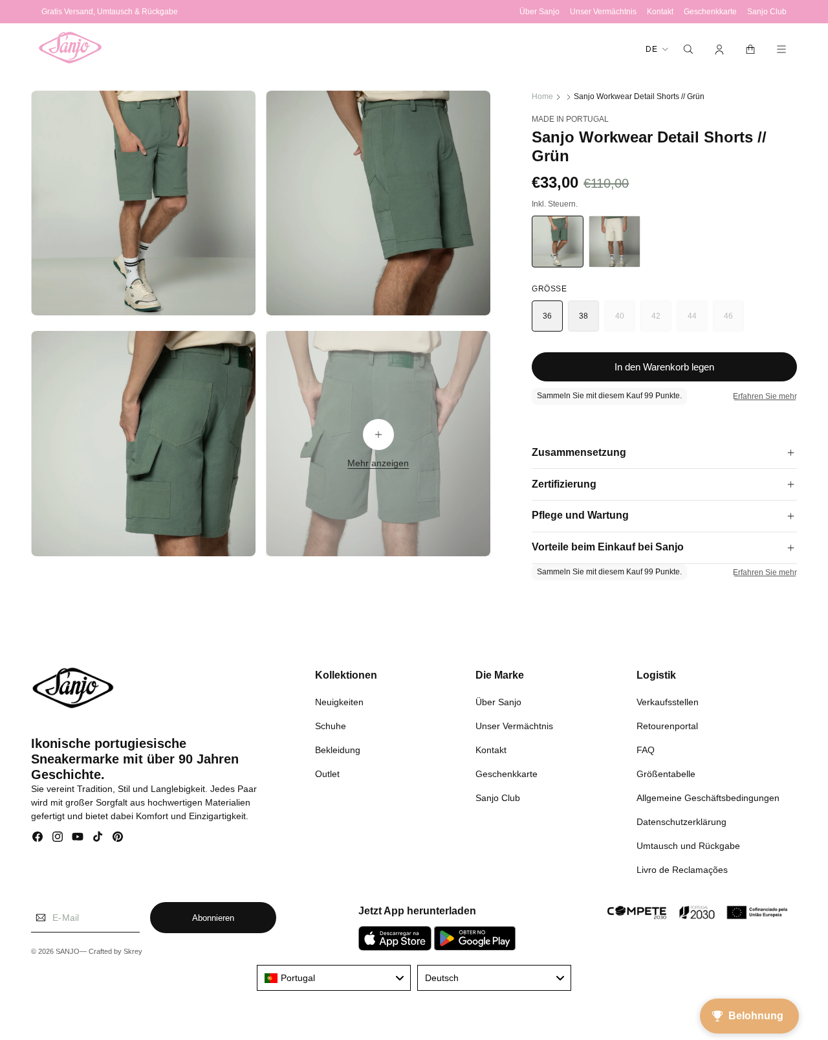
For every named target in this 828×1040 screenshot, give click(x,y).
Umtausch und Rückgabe (688, 845)
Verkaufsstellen (668, 701)
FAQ (646, 749)
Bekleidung (337, 749)
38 (584, 316)
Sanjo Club (497, 797)
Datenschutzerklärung (681, 821)
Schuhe (330, 725)
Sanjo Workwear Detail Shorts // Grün (639, 96)
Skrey (133, 952)
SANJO (68, 952)
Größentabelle (666, 773)
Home (542, 96)
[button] (688, 49)
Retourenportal (667, 725)
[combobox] (334, 978)
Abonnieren (213, 918)
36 (547, 316)
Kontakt (491, 749)
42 (661, 321)
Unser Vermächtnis (514, 725)
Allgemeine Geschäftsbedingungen (708, 797)
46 (734, 321)
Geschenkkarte (506, 773)
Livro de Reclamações (682, 869)
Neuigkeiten (339, 701)
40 (625, 321)
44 (698, 321)
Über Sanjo (498, 701)
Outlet (327, 773)
